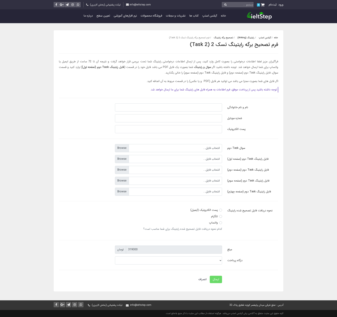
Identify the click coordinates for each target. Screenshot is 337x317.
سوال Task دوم (236, 148)
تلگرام (214, 216)
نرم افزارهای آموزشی (125, 16)
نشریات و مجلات (176, 16)
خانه (223, 16)
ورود (280, 4)
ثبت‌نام (273, 4)
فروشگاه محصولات (151, 16)
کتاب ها (194, 16)
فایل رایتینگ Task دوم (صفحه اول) (248, 159)
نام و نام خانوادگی (237, 107)
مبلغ (229, 249)
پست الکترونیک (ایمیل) (204, 210)
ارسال (216, 279)
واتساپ (213, 222)
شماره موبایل (234, 118)
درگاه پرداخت (235, 260)
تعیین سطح (103, 16)
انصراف (202, 279)
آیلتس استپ (209, 16)
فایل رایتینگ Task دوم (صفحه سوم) (248, 181)
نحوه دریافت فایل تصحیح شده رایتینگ (250, 210)
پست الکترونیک (236, 129)
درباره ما (88, 16)
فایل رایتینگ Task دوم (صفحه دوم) (248, 170)
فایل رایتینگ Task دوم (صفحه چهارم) (249, 191)
